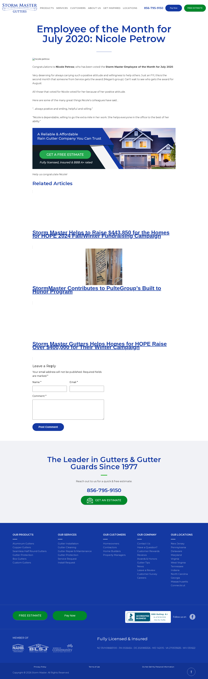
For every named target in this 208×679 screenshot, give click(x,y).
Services (62, 8)
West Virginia (178, 562)
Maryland (176, 555)
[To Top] (191, 672)
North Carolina (179, 574)
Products (47, 8)
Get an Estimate (107, 500)
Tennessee (177, 566)
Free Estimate (195, 8)
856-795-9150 (153, 8)
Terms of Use (94, 667)
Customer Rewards (148, 551)
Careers (141, 577)
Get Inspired (111, 8)
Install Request (66, 562)
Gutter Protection (23, 555)
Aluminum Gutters (23, 543)
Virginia (175, 558)
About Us (94, 8)
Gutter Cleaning (67, 547)
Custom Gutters (22, 562)
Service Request (67, 558)
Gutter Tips (143, 562)
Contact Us (143, 543)
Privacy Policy (40, 667)
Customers (78, 8)
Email (74, 382)
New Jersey (177, 543)
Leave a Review (146, 570)
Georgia (175, 577)
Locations (130, 8)
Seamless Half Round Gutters (29, 551)
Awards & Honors (147, 558)
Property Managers (114, 555)
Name (36, 382)
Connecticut (178, 585)
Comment (39, 396)
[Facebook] (192, 619)
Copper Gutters (22, 547)
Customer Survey (147, 574)
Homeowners (111, 543)
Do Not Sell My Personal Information (158, 667)
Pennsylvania (178, 547)
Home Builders (112, 551)
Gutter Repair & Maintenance (75, 551)
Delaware (176, 551)
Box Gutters (19, 558)
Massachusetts (179, 581)
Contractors (110, 547)
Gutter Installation (68, 543)
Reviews (142, 555)
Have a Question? (147, 547)
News (140, 566)
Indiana (175, 570)
